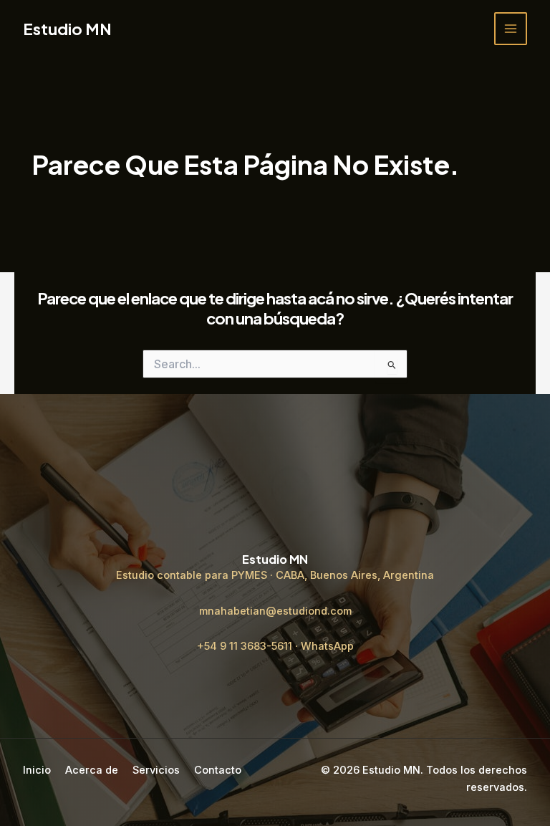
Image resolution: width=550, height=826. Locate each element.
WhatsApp (327, 646)
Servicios (156, 770)
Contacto (217, 770)
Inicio (37, 770)
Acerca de (91, 770)
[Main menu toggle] (510, 28)
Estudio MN (67, 29)
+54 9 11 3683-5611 (244, 646)
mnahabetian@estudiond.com (275, 611)
